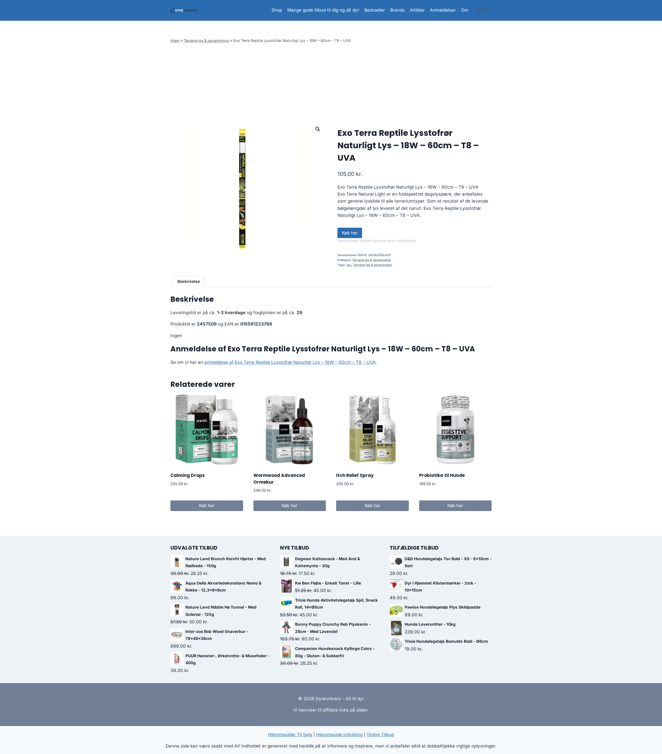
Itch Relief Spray (355, 475)
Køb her (350, 232)
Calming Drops (187, 475)
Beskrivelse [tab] (188, 281)
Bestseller (374, 10)
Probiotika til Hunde (442, 475)
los (349, 265)
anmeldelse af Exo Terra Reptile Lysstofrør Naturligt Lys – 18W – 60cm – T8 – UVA (290, 362)
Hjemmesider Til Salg (290, 734)
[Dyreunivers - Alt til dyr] (183, 10)
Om (464, 10)
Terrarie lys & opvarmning (206, 40)
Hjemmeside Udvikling (339, 734)
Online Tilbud (380, 734)
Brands (397, 10)
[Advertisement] (331, 83)
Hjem (175, 40)
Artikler (417, 10)
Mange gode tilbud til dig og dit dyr (323, 10)
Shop (277, 10)
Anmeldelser (443, 10)
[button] (317, 129)
